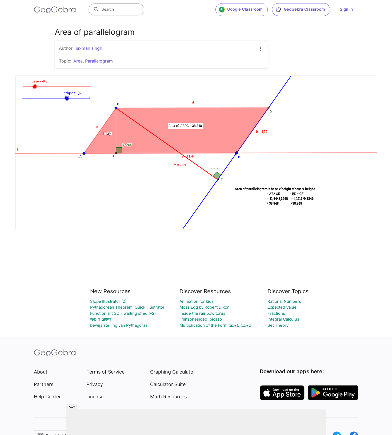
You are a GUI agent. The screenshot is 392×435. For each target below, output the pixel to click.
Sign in (346, 9)
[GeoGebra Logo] (55, 9)
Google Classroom (244, 9)
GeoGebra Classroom (304, 9)
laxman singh (89, 48)
